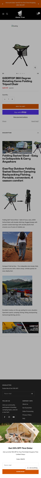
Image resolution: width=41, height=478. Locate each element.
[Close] (38, 426)
